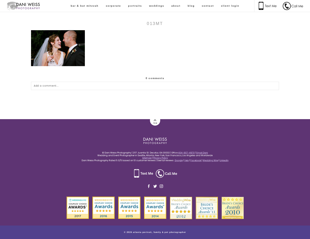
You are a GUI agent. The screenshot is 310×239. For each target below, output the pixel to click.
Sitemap (147, 157)
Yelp (186, 160)
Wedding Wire (210, 160)
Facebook (196, 160)
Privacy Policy (160, 157)
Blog (191, 5)
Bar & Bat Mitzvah (85, 5)
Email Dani (202, 152)
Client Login (230, 5)
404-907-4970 (186, 152)
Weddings (156, 5)
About (175, 5)
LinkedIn (224, 160)
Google (179, 160)
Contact (208, 5)
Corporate (113, 5)
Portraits (135, 5)
